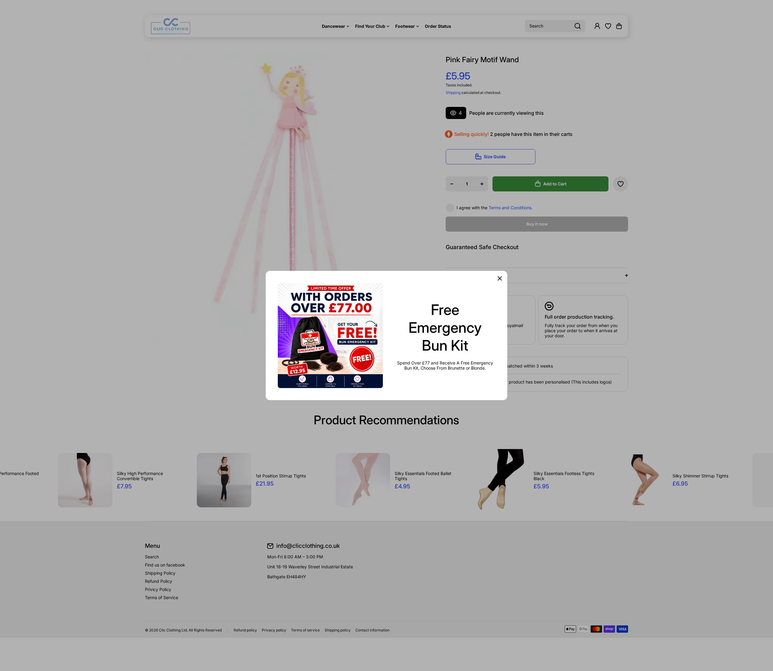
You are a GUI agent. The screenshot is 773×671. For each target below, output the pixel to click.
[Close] (499, 278)
